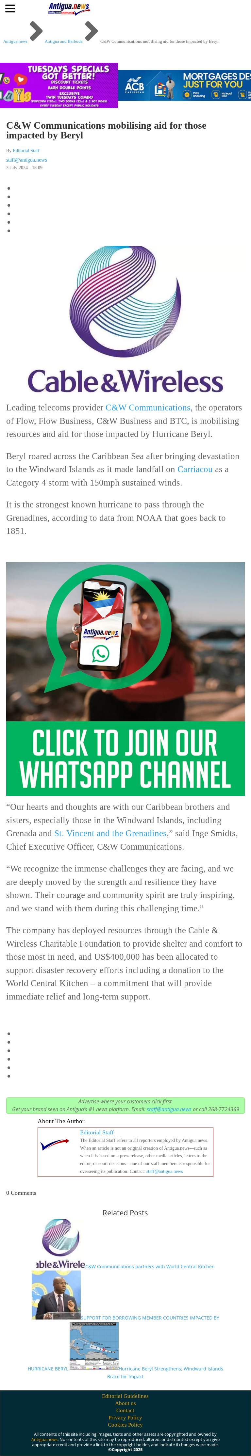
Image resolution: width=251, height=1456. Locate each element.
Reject (166, 1441)
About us (125, 1403)
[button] (11, 8)
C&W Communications (148, 407)
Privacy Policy (125, 1418)
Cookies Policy (125, 1425)
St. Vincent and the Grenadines (109, 833)
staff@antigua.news (26, 160)
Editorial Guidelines (125, 1396)
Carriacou (195, 469)
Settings (203, 1441)
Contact (125, 1410)
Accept (129, 1441)
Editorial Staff (26, 150)
